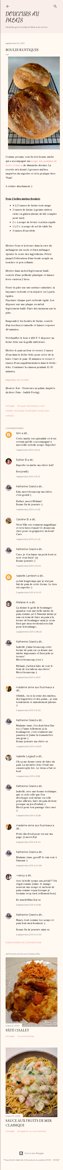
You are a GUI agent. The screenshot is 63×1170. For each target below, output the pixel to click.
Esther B (21, 459)
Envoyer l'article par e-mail (30, 406)
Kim (18, 433)
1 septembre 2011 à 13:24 (28, 450)
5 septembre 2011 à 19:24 (28, 842)
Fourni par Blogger (34, 1153)
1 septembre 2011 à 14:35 (28, 509)
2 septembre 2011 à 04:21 (28, 592)
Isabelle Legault (26, 756)
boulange (19, 410)
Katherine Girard (26, 486)
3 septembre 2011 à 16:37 (28, 677)
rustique (10, 415)
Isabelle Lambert (26, 575)
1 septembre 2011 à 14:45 (28, 539)
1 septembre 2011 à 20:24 (28, 565)
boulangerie (31, 410)
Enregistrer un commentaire (24, 942)
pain (47, 410)
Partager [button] (10, 406)
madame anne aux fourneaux (34, 687)
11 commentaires (25, 1036)
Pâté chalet (17, 1030)
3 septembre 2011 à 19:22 (28, 710)
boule (41, 410)
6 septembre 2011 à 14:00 (28, 934)
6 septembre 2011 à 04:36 (29, 865)
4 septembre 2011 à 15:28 (28, 815)
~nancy (20, 875)
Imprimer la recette (17, 379)
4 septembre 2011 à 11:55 (28, 776)
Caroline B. (22, 519)
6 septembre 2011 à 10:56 (28, 904)
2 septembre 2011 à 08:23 (29, 631)
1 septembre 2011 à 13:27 (28, 476)
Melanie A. (22, 602)
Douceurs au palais (22, 17)
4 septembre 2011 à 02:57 (28, 746)
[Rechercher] (55, 5)
